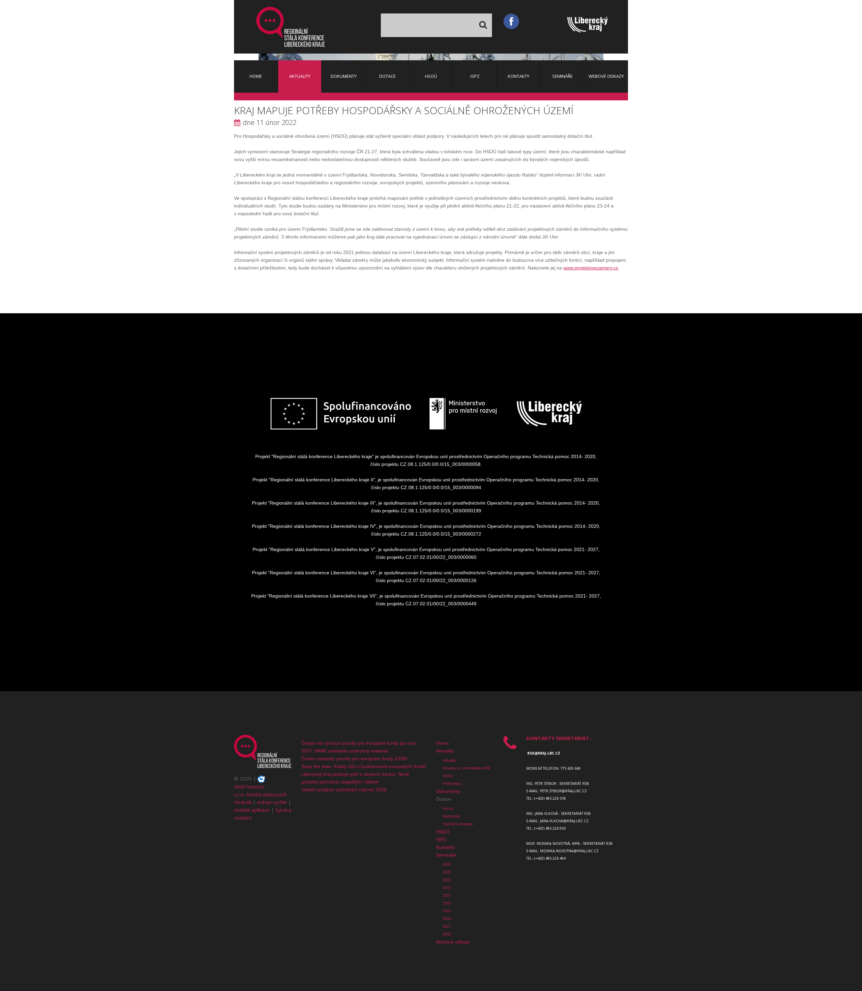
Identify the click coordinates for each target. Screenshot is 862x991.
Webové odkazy (453, 942)
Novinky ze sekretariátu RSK (466, 768)
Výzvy (448, 808)
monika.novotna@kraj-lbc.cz (569, 851)
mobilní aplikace (252, 809)
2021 (447, 903)
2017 (447, 926)
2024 (447, 880)
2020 (447, 911)
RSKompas (452, 783)
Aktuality (445, 751)
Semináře (446, 855)
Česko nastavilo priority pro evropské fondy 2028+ (354, 758)
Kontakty (445, 847)
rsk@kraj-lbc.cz (543, 753)
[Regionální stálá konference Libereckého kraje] (290, 27)
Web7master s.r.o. (249, 790)
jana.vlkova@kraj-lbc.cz (564, 821)
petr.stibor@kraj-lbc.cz (563, 791)
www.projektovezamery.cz (590, 267)
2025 (447, 872)
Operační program (458, 824)
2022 (447, 895)
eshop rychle (272, 802)
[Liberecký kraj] (597, 26)
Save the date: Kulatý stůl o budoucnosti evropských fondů (363, 766)
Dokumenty (448, 791)
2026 (447, 864)
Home (442, 743)
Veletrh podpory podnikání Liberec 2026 (344, 789)
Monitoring (451, 816)
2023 (447, 888)
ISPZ (441, 839)
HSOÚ (443, 831)
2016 (447, 934)
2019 (447, 919)
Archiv (448, 776)
